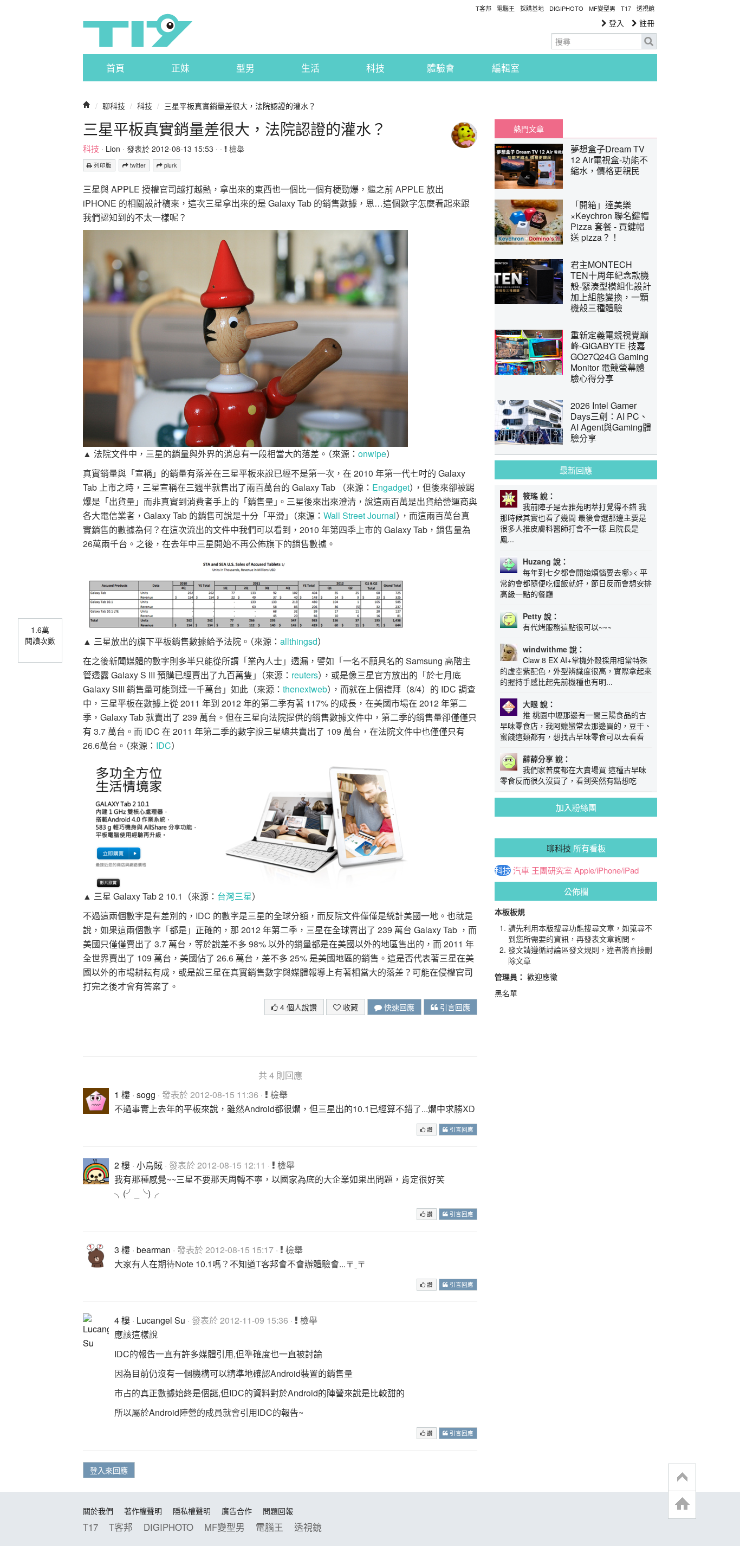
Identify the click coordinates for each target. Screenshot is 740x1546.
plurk (170, 165)
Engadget (391, 487)
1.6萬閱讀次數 (40, 635)
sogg (146, 1094)
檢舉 (235, 148)
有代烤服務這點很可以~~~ (567, 626)
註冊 (645, 22)
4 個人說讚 (297, 1007)
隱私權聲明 (192, 1510)
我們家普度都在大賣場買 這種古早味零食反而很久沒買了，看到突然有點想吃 (573, 775)
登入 (615, 22)
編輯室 (506, 67)
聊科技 (113, 105)
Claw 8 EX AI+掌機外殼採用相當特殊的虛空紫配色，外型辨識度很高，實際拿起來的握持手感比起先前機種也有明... (576, 671)
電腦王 (506, 8)
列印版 (102, 165)
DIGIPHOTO (566, 8)
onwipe (372, 453)
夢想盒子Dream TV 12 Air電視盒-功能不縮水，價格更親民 (609, 160)
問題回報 (278, 1510)
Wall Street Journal (359, 515)
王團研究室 (551, 870)
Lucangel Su (161, 1320)
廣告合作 (237, 1510)
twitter (137, 165)
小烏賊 (150, 1165)
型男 (245, 67)
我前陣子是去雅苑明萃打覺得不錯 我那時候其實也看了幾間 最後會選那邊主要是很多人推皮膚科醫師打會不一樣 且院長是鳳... (573, 522)
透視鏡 (645, 8)
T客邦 (483, 8)
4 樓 (122, 1320)
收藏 (349, 1007)
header (682, 1477)
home (682, 1504)
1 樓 (122, 1094)
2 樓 (122, 1165)
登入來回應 (109, 1470)
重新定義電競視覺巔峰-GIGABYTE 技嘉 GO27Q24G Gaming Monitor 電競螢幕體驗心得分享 (609, 356)
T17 (137, 30)
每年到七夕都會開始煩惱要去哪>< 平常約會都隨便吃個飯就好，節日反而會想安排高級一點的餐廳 (576, 583)
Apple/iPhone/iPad (606, 870)
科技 (375, 67)
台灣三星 (234, 896)
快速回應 (398, 1007)
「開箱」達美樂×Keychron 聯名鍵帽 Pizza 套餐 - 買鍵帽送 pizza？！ (609, 220)
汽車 (521, 870)
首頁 (115, 67)
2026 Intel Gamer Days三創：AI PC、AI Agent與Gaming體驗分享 (610, 421)
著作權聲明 (143, 1510)
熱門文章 (529, 128)
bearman (154, 1249)
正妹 (180, 67)
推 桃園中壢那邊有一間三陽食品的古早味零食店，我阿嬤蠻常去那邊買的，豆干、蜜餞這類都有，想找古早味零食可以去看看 (576, 725)
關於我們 (98, 1510)
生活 (310, 67)
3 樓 (122, 1249)
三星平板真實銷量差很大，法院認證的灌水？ (240, 105)
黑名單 (506, 992)
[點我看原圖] (245, 337)
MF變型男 (602, 8)
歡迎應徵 (542, 976)
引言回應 (454, 1007)
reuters (304, 675)
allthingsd (298, 641)
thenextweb (305, 689)
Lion (113, 148)
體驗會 (441, 67)
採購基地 (532, 8)
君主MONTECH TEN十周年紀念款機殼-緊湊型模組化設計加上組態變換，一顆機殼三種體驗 (610, 286)
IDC (163, 745)
